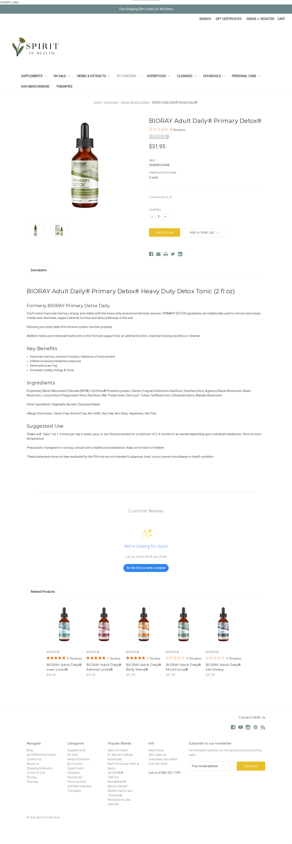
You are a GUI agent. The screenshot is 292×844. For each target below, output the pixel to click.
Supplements (32, 76)
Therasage (115, 795)
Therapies (64, 86)
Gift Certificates (229, 19)
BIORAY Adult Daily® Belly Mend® (143, 667)
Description (39, 270)
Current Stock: (160, 197)
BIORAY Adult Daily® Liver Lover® (64, 667)
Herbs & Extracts (91, 76)
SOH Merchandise (35, 86)
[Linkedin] (180, 254)
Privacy (32, 777)
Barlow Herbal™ (118, 786)
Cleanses (184, 76)
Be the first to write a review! (146, 568)
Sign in (251, 19)
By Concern (126, 76)
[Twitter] (173, 254)
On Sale (59, 76)
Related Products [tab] (43, 592)
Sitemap (32, 781)
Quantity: (155, 209)
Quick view (64, 620)
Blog (30, 750)
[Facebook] (151, 254)
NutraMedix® (117, 781)
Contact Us (34, 759)
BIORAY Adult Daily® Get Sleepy (223, 667)
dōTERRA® (115, 772)
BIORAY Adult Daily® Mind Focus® (183, 667)
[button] (146, 827)
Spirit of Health (118, 750)
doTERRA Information (41, 754)
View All (113, 804)
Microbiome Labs (119, 799)
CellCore (113, 777)
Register (267, 19)
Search (205, 19)
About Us (33, 763)
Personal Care (244, 76)
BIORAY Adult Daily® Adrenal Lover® (103, 667)
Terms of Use (36, 772)
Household (212, 76)
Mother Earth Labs (120, 790)
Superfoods (156, 76)
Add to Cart (64, 628)
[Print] (166, 254)
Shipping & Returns (39, 768)
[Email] (158, 254)
